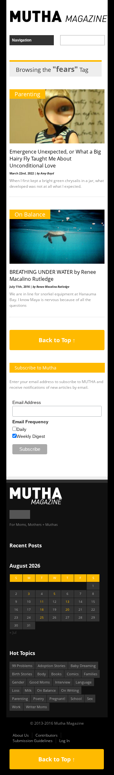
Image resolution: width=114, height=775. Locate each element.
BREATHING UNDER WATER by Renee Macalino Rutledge (53, 275)
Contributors (46, 735)
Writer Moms (36, 706)
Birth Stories (22, 673)
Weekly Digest (30, 436)
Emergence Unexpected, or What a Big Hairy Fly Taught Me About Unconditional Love (55, 158)
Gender (18, 682)
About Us (21, 735)
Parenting (27, 94)
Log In (64, 740)
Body (41, 673)
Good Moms (39, 682)
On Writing (70, 690)
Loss (15, 690)
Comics (73, 673)
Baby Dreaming (83, 665)
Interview (62, 682)
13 (67, 602)
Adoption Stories (51, 665)
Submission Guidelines (33, 740)
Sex (90, 698)
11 (42, 602)
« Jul (13, 632)
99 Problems (22, 665)
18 (42, 610)
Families (90, 673)
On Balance (30, 214)
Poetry (38, 698)
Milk (28, 690)
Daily (21, 429)
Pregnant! (57, 698)
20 (67, 610)
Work (16, 706)
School (76, 698)
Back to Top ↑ (57, 340)
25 (42, 617)
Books (56, 673)
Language (84, 682)
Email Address (26, 402)
